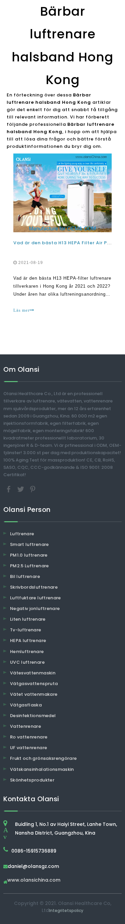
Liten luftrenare (28, 619)
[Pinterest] (32, 489)
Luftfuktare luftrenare (35, 598)
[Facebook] (9, 489)
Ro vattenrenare (28, 737)
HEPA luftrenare (28, 640)
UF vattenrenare (28, 747)
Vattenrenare (25, 726)
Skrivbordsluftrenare (34, 587)
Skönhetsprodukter (32, 780)
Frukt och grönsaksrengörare (43, 758)
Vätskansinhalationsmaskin (42, 769)
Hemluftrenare (27, 651)
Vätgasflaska (26, 705)
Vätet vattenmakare (33, 694)
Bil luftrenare (25, 576)
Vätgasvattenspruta (34, 683)
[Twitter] (21, 489)
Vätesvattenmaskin (32, 673)
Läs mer (21, 310)
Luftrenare (22, 534)
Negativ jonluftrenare (35, 608)
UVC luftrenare (27, 662)
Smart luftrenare (29, 544)
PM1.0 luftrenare (29, 555)
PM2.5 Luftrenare (29, 566)
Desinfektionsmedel (33, 715)
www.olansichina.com (33, 880)
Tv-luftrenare (25, 630)
